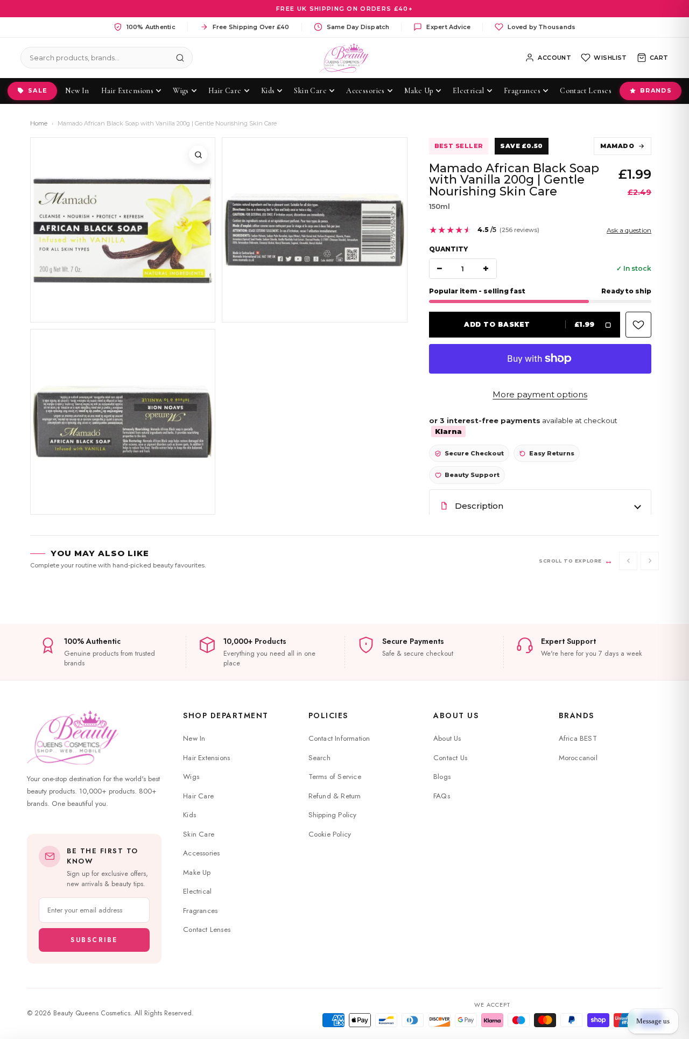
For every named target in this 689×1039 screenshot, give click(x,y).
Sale (37, 90)
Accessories (201, 853)
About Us (456, 715)
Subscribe (94, 940)
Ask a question (629, 230)
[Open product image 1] (122, 229)
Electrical (197, 891)
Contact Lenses (206, 929)
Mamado (617, 146)
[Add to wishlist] (638, 325)
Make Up (196, 872)
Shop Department (226, 715)
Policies (328, 715)
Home (38, 123)
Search (319, 758)
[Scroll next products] (650, 561)
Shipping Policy (332, 815)
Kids (189, 815)
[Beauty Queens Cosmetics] (345, 58)
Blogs (442, 776)
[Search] (179, 57)
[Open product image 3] (122, 421)
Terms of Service (334, 776)
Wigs (191, 776)
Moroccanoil (578, 758)
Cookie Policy (329, 834)
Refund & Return (334, 796)
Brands (656, 90)
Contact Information (339, 738)
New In (194, 738)
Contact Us (450, 758)
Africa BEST (578, 738)
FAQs (441, 796)
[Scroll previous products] (628, 561)
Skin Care (198, 834)
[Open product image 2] (314, 229)
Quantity (448, 249)
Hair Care (198, 796)
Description (479, 506)
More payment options (540, 394)
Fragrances (200, 910)
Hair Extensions (206, 758)
